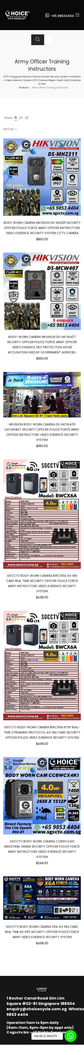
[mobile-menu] (77, 15)
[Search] (37, 39)
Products (24, 87)
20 (21, 118)
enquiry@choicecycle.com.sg (36, 1009)
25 (26, 118)
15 (15, 118)
